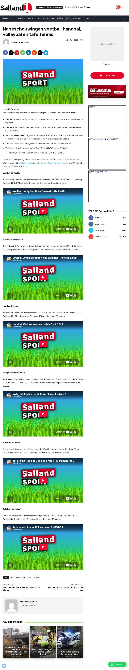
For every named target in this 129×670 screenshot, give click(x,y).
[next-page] (81, 662)
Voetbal (36, 577)
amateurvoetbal (25, 163)
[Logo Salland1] (16, 8)
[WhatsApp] (22, 52)
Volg (124, 224)
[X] (11, 52)
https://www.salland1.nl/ (28, 605)
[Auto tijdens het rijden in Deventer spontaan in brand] (43, 642)
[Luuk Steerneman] (6, 42)
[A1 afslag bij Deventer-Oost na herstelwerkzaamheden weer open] (16, 642)
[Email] (40, 52)
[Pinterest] (16, 52)
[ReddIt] (34, 52)
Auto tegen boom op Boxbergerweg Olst (70, 653)
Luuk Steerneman (21, 42)
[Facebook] (5, 52)
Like (124, 218)
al (42, 163)
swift (29, 577)
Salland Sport (20, 577)
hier (26, 166)
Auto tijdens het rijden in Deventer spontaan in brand (87, 7)
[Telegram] (45, 52)
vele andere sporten (55, 163)
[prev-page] (76, 662)
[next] (122, 7)
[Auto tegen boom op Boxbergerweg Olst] (70, 642)
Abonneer (122, 237)
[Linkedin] (28, 52)
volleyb (39, 163)
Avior (12, 577)
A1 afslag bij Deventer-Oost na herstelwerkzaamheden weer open (16, 650)
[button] (124, 19)
